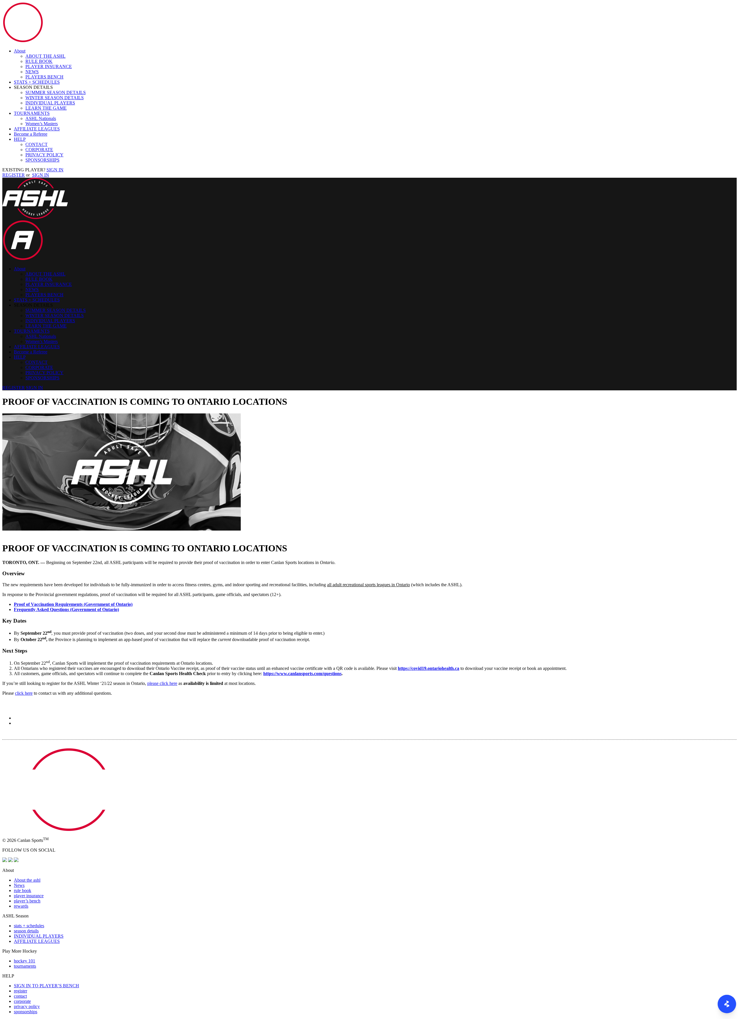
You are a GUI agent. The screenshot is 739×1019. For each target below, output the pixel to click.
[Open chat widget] (727, 1004)
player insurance (29, 895)
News (19, 885)
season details (26, 930)
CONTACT (36, 144)
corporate (22, 1001)
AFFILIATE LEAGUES (37, 128)
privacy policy (27, 1006)
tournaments (25, 966)
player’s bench (27, 900)
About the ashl (27, 880)
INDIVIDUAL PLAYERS (50, 102)
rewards (21, 906)
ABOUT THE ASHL (45, 56)
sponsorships (25, 1011)
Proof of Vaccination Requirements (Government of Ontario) (73, 604)
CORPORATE (39, 149)
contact (20, 996)
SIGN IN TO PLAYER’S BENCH (46, 985)
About (19, 50)
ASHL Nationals (40, 118)
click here (24, 693)
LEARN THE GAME (46, 108)
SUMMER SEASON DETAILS (55, 92)
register (20, 990)
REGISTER (13, 175)
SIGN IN (55, 169)
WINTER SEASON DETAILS (54, 97)
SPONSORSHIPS (42, 160)
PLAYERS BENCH (44, 76)
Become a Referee (30, 134)
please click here (162, 683)
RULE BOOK (39, 61)
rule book (22, 890)
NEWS (32, 71)
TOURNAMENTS (32, 113)
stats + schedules (29, 925)
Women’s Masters (41, 123)
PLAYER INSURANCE (48, 66)
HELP (20, 139)
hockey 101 (24, 960)
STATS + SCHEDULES (37, 82)
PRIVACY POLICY (44, 154)
